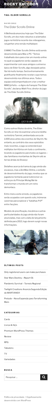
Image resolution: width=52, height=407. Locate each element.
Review (7, 336)
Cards (7, 319)
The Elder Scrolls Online (19, 27)
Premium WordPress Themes (18, 331)
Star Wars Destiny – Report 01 (18, 278)
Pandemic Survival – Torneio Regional (22, 283)
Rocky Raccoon (21, 4)
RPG (6, 342)
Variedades (9, 359)
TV (5, 353)
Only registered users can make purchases (25, 272)
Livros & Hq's (10, 325)
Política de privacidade (14, 397)
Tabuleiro (8, 348)
